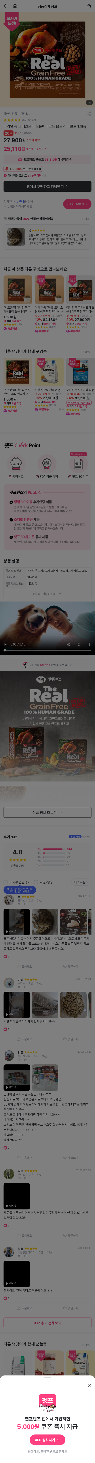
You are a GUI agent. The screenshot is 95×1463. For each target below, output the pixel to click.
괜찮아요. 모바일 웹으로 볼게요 (47, 1451)
